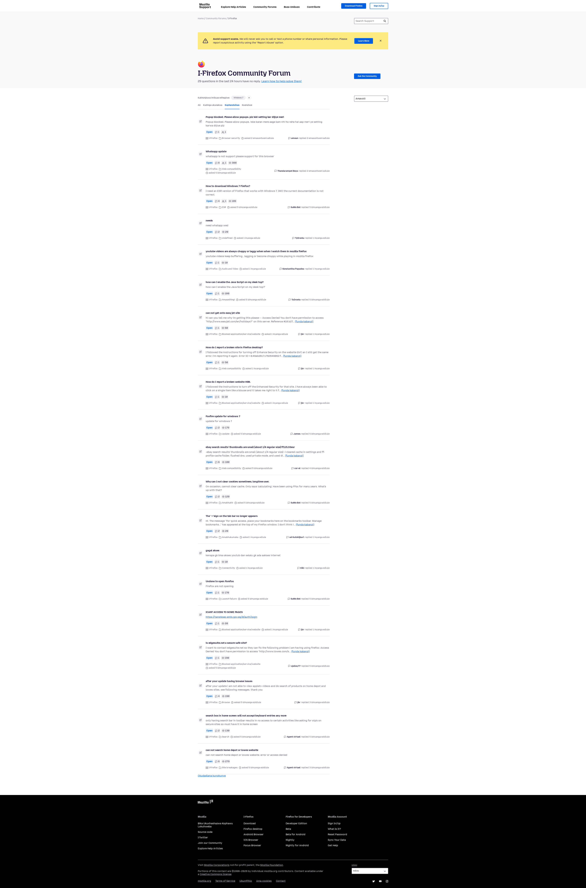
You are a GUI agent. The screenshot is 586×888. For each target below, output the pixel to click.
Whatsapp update (216, 151)
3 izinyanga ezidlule (319, 702)
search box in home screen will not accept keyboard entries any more (246, 715)
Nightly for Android (297, 845)
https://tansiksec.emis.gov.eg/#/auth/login (231, 617)
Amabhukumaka (230, 537)
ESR (224, 207)
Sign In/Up (379, 6)
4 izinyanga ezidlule (319, 468)
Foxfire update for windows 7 (223, 416)
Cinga (384, 21)
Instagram (387, 881)
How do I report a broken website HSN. (228, 381)
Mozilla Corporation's (216, 865)
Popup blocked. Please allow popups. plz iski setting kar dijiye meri (245, 117)
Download (250, 823)
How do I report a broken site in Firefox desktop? (234, 347)
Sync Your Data (337, 839)
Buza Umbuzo (292, 6)
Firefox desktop (253, 828)
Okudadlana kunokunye (212, 775)
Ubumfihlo (245, 880)
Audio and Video (230, 269)
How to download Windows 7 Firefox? (228, 186)
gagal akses (212, 550)
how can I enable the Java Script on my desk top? (235, 282)
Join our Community (210, 842)
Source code (205, 832)
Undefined (227, 238)
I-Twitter (203, 837)
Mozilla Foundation (271, 865)
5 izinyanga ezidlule (319, 207)
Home (201, 18)
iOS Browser (251, 839)
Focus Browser (252, 845)
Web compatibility (231, 169)
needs (209, 220)
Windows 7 (238, 98)
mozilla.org (204, 880)
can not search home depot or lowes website (232, 750)
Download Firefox (353, 6)
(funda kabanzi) (304, 321)
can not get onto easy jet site (223, 313)
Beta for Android (295, 834)
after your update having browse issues (229, 681)
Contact (281, 880)
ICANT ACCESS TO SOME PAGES (224, 612)
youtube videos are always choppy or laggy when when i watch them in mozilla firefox (256, 251)
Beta (288, 828)
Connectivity (228, 568)
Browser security (231, 138)
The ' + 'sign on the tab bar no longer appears (232, 516)
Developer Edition (296, 823)
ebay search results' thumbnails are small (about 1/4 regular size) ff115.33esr (250, 447)
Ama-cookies (264, 880)
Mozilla (205, 802)
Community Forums (265, 6)
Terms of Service (225, 880)
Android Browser (254, 834)
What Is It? (334, 828)
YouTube (380, 881)
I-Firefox (213, 138)
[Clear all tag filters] (249, 98)
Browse (226, 702)
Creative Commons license (215, 874)
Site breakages (230, 767)
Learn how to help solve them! (281, 81)
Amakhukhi (227, 502)
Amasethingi (228, 299)
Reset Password (337, 834)
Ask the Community (367, 76)
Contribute (313, 6)
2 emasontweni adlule (318, 138)
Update (226, 434)
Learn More (363, 41)
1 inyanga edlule (321, 238)
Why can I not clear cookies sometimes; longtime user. (237, 481)
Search (225, 737)
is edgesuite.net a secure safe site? (226, 642)
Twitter (373, 881)
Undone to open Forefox (220, 581)
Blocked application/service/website (241, 334)
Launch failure (229, 599)
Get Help (333, 845)
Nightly (290, 839)
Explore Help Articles (233, 6)
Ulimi (354, 865)
